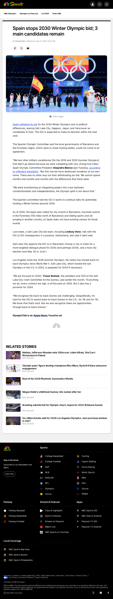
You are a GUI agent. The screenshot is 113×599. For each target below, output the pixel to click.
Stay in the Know (11, 460)
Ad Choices (70, 576)
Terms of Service (41, 577)
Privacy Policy (81, 576)
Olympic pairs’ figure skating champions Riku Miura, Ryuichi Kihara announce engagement (64, 367)
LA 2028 (45, 14)
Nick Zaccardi (28, 358)
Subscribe (9, 474)
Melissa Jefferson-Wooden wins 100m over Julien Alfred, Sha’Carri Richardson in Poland (58, 354)
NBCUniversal (19, 582)
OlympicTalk (20, 41)
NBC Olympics (10, 14)
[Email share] (28, 48)
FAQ (38, 576)
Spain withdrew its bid (25, 124)
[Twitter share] (21, 48)
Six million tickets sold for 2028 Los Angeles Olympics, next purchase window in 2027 (64, 419)
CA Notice (29, 577)
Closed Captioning (27, 576)
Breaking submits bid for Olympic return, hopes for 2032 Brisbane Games (62, 405)
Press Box (60, 576)
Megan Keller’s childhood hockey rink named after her (51, 391)
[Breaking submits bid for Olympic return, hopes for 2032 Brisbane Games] (13, 408)
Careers (16, 576)
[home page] (14, 4)
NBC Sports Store (48, 576)
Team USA (56, 14)
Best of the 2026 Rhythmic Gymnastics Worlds (47, 378)
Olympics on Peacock (29, 14)
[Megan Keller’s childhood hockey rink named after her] (13, 394)
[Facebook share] (15, 48)
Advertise (7, 576)
